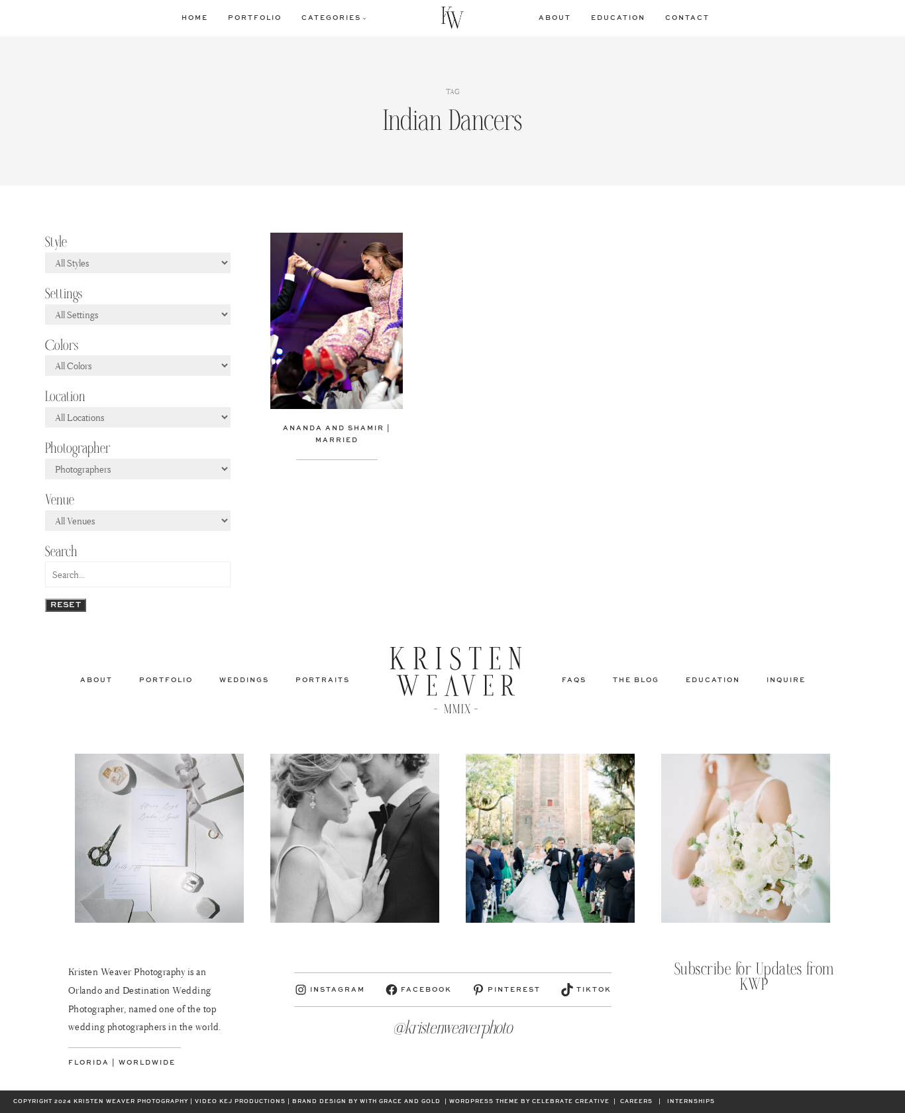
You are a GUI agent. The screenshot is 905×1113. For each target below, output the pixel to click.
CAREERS (636, 1101)
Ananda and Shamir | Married (337, 434)
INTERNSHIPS (691, 1101)
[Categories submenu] (364, 18)
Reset (65, 605)
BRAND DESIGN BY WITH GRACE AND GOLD (366, 1101)
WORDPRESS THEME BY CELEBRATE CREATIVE (529, 1101)
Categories (331, 18)
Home (195, 18)
